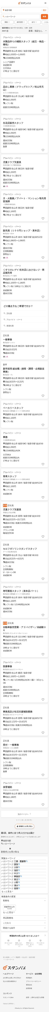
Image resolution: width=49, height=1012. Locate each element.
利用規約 (29, 978)
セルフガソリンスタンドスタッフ (20, 548)
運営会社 (29, 985)
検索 (44, 16)
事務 (5, 437)
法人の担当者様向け (10, 981)
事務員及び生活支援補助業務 (17, 711)
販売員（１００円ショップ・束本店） (22, 230)
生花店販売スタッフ (13, 123)
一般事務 (7, 339)
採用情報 (29, 988)
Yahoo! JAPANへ (8, 1003)
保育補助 (7, 787)
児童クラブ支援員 (12, 162)
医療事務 (7, 666)
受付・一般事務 (11, 745)
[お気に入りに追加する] (43, 75)
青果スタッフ (10, 476)
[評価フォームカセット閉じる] (45, 935)
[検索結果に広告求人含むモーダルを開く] (7, 31)
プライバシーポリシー (33, 981)
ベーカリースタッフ (13, 408)
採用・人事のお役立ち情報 (35, 997)
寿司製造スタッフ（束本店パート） (21, 591)
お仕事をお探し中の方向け (12, 978)
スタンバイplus (8, 997)
